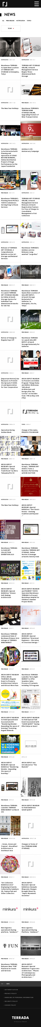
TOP (2, 983)
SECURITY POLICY (11, 1001)
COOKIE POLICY (10, 1005)
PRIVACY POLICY (11, 993)
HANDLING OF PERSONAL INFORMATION (19, 997)
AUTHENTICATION (11, 989)
